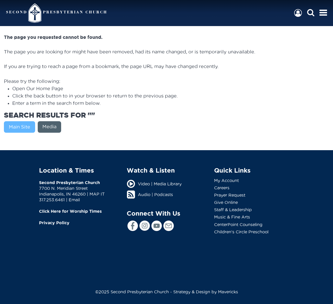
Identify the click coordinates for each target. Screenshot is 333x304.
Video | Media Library (160, 183)
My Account (226, 180)
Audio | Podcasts (155, 194)
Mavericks (228, 291)
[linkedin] (168, 226)
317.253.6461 (52, 199)
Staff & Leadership (233, 209)
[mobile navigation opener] (323, 13)
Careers (221, 187)
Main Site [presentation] (19, 126)
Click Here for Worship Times (70, 211)
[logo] (56, 13)
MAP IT (97, 194)
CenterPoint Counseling (238, 224)
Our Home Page (44, 88)
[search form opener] (311, 13)
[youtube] (156, 226)
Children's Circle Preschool (241, 231)
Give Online (226, 202)
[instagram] (144, 226)
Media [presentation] (49, 126)
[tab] (21, 127)
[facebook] (132, 226)
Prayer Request (229, 195)
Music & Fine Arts (232, 217)
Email (74, 199)
